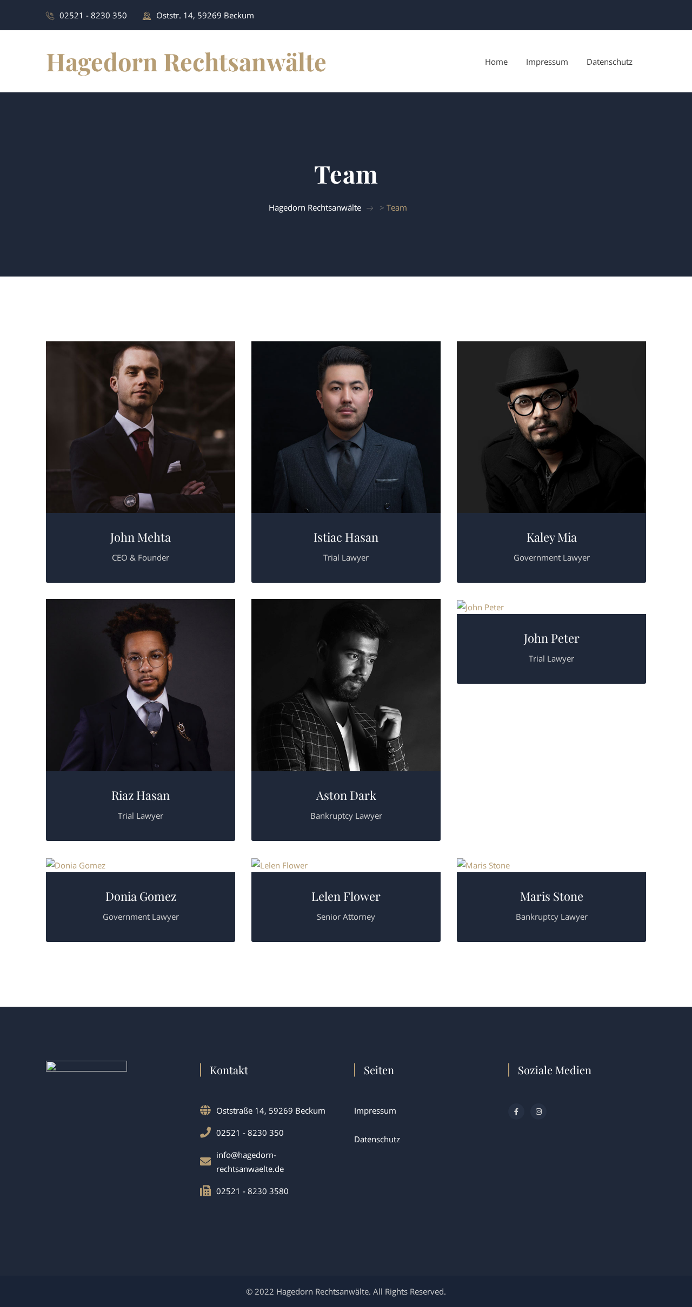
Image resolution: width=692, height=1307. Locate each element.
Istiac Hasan (346, 537)
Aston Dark (346, 795)
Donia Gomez (140, 896)
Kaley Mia (552, 537)
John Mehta (140, 537)
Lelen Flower (346, 896)
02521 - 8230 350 (93, 15)
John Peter (552, 638)
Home (496, 61)
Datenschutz (610, 61)
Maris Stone (551, 896)
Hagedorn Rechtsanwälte (186, 61)
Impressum (547, 61)
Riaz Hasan (140, 795)
